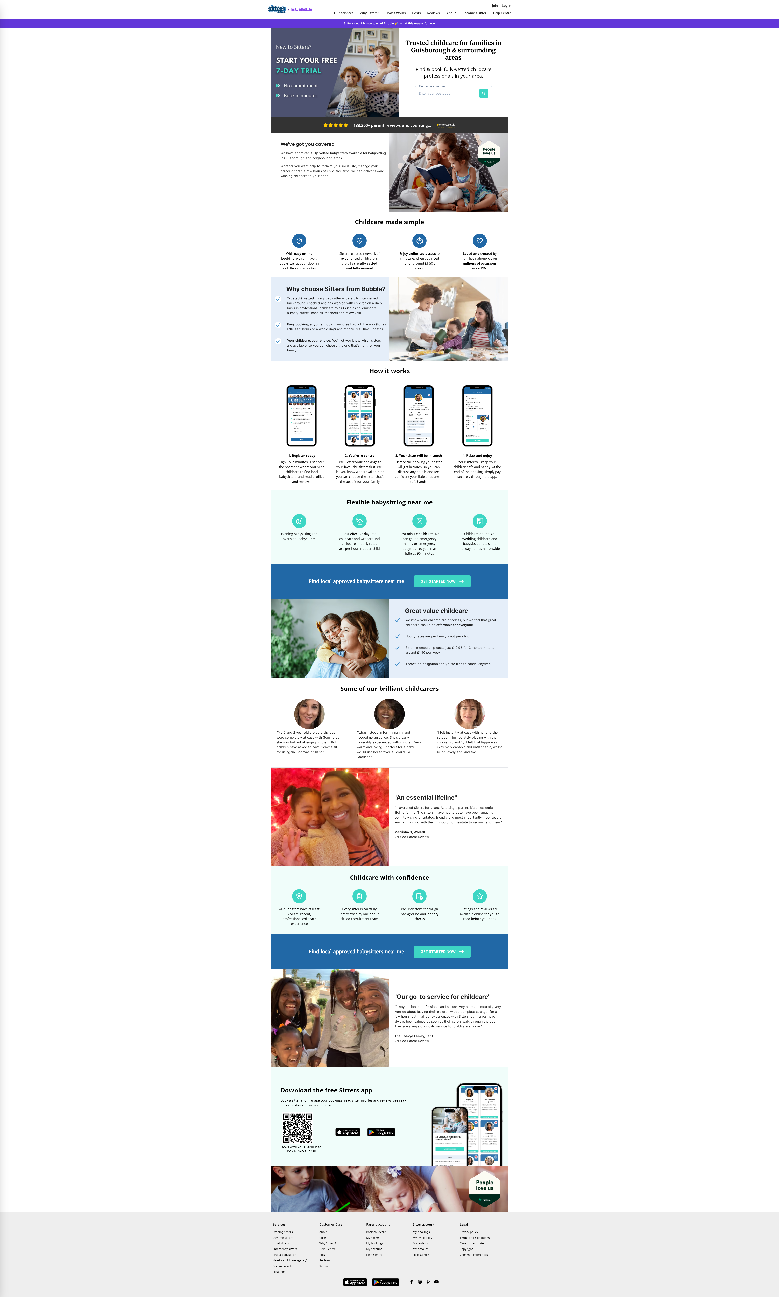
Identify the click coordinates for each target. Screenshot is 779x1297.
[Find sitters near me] (483, 93)
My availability (422, 1238)
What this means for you (417, 23)
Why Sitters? (369, 13)
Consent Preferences (474, 1255)
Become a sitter (474, 13)
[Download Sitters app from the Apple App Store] (348, 1132)
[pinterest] (428, 1282)
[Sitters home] (279, 9)
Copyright (466, 1249)
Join (495, 5)
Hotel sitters (281, 1243)
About (451, 13)
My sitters (373, 1238)
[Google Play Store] (385, 1282)
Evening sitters (283, 1232)
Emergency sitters (285, 1249)
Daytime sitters (283, 1238)
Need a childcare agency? (290, 1260)
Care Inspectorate (472, 1243)
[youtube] (436, 1282)
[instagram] (419, 1282)
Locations (279, 1272)
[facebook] (411, 1282)
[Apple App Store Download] (355, 1282)
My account (374, 1249)
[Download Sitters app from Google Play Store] (381, 1132)
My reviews (420, 1243)
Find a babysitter (284, 1255)
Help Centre (502, 13)
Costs (416, 13)
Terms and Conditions (475, 1238)
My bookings (374, 1243)
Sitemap (324, 1266)
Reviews (433, 13)
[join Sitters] (335, 72)
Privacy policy (469, 1232)
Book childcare (376, 1232)
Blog (322, 1255)
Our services (343, 13)
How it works (395, 13)
